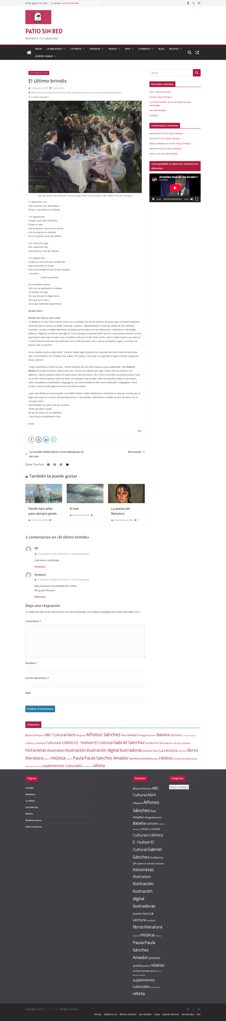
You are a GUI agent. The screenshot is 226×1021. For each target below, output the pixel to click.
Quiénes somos (44, 56)
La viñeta (75, 48)
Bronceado (134, 452)
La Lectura (168, 750)
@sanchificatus (34, 735)
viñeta (99, 765)
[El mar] (85, 486)
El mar (74, 509)
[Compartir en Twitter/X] (39, 439)
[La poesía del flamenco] (126, 486)
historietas (35, 750)
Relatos (174, 48)
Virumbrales (87, 766)
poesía (97, 92)
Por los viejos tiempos (160, 96)
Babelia (163, 734)
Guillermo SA (154, 743)
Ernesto (40, 575)
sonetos (38, 766)
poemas (89, 92)
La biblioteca (54, 48)
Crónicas (94, 48)
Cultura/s (53, 742)
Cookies (29, 787)
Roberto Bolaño (115, 92)
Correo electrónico (37, 678)
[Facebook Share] (31, 439)
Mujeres (47, 759)
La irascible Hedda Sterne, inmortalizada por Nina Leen (56, 454)
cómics (69, 742)
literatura (34, 758)
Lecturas (182, 750)
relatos (166, 758)
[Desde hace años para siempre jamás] (43, 486)
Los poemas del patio (39, 73)
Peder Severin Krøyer (75, 92)
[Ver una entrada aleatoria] (197, 52)
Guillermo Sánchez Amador (177, 743)
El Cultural (103, 742)
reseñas (177, 758)
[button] (63, 49)
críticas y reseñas (35, 743)
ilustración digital (103, 750)
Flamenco (144, 48)
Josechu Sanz (151, 750)
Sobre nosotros (33, 826)
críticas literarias (189, 735)
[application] (175, 187)
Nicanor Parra (59, 92)
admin (152, 148)
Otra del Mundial (157, 110)
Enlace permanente (80, 554)
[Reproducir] (153, 199)
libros (192, 750)
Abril (71, 734)
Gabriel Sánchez (129, 742)
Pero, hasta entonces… (160, 91)
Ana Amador (129, 735)
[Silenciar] (191, 199)
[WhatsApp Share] (53, 439)
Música (113, 48)
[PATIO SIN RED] (29, 52)
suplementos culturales (62, 765)
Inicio (38, 48)
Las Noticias (31, 807)
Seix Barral (29, 766)
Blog (161, 48)
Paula (78, 758)
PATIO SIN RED (43, 31)
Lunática (153, 115)
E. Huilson (85, 742)
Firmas (97, 1014)
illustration (56, 750)
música (58, 758)
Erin (199, 1014)
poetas (104, 92)
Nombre (31, 663)
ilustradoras (131, 750)
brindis (49, 92)
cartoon (176, 735)
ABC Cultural (55, 734)
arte (154, 735)
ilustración (75, 750)
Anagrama (145, 735)
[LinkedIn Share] (46, 439)
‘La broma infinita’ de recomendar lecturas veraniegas (78, 5)
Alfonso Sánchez (38, 92)
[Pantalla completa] (196, 199)
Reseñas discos (189, 758)
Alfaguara (81, 735)
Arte (127, 48)
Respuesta (40, 566)
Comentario (33, 621)
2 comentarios (58, 88)
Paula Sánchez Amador (106, 758)
